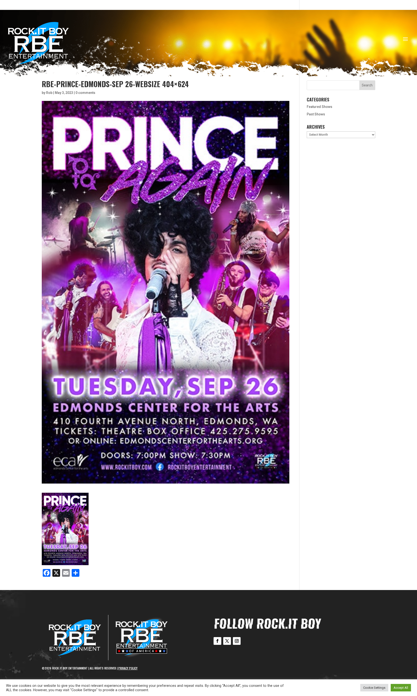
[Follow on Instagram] (237, 641)
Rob (49, 93)
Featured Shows (319, 107)
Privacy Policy (128, 668)
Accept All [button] (401, 687)
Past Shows (316, 114)
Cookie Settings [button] (374, 687)
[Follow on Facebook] (217, 641)
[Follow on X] (227, 641)
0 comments (85, 93)
